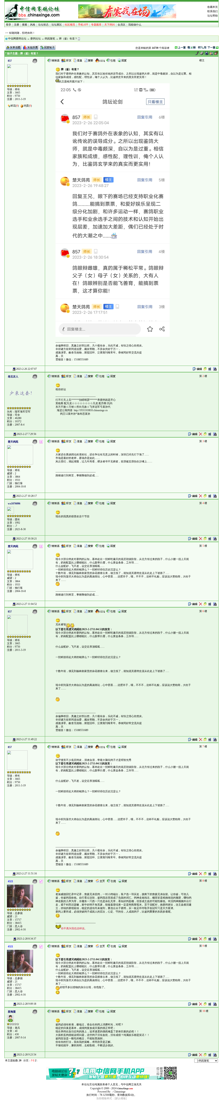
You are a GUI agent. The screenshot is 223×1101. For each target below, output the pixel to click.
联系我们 (212, 11)
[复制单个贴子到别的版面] (205, 368)
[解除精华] (210, 368)
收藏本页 (212, 6)
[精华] (210, 433)
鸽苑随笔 (50, 38)
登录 (8, 24)
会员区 (121, 24)
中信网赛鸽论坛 (17, 38)
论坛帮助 (212, 15)
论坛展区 (56, 24)
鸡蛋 (26, 105)
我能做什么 (134, 24)
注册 (16, 24)
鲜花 (13, 105)
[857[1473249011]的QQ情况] (100, 60)
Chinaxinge (119, 1091)
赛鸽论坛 (35, 38)
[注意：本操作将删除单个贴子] (201, 433)
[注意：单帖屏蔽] (214, 368)
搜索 (24, 24)
